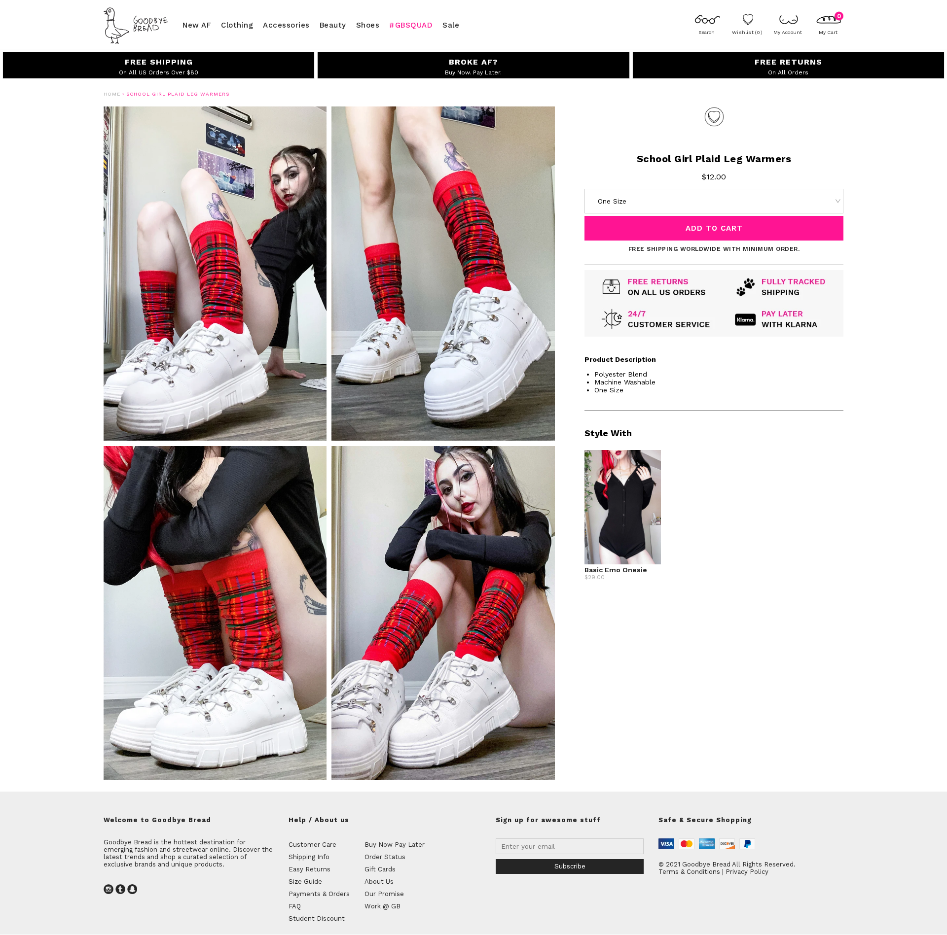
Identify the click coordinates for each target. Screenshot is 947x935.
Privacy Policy (747, 871)
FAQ (295, 906)
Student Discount (317, 918)
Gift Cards (380, 869)
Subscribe (569, 866)
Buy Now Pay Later (394, 844)
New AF (196, 24)
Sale (450, 24)
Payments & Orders (319, 894)
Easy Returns (309, 869)
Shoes (368, 24)
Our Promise (384, 894)
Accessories (286, 24)
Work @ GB (382, 906)
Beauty (333, 24)
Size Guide (305, 881)
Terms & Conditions (689, 871)
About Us (379, 881)
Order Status (384, 857)
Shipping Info (309, 857)
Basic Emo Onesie (615, 570)
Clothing (237, 24)
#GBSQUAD (411, 24)
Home (112, 94)
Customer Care (312, 844)
